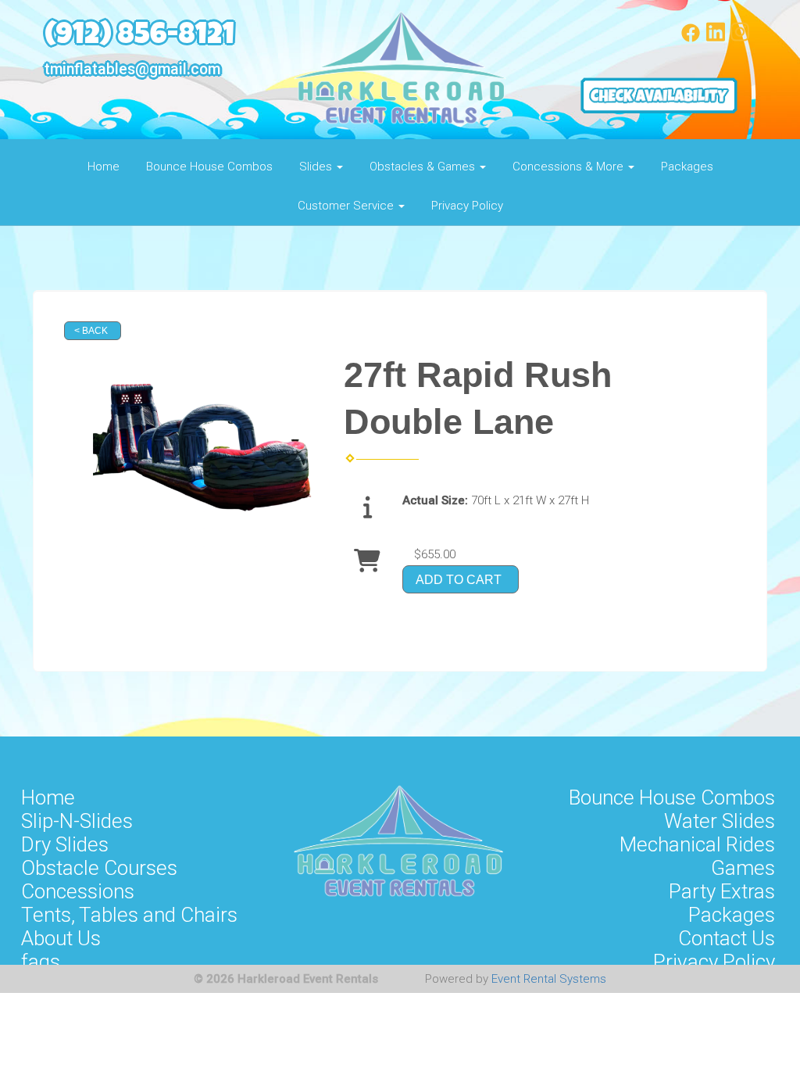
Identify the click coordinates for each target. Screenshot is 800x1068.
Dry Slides (65, 844)
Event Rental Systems (548, 979)
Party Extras (722, 891)
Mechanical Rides (697, 844)
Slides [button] (317, 166)
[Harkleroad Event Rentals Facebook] (690, 38)
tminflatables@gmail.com (132, 69)
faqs (40, 961)
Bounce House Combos (209, 166)
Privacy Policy (467, 206)
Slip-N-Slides (77, 821)
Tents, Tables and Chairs (129, 914)
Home (104, 166)
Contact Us (726, 938)
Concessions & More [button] (569, 166)
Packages (687, 166)
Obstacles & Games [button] (424, 166)
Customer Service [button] (347, 206)
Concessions (77, 891)
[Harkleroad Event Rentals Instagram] (739, 38)
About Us (61, 938)
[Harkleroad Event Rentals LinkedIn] (715, 38)
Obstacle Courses (99, 868)
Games (743, 868)
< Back (91, 330)
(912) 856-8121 (139, 37)
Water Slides (719, 821)
